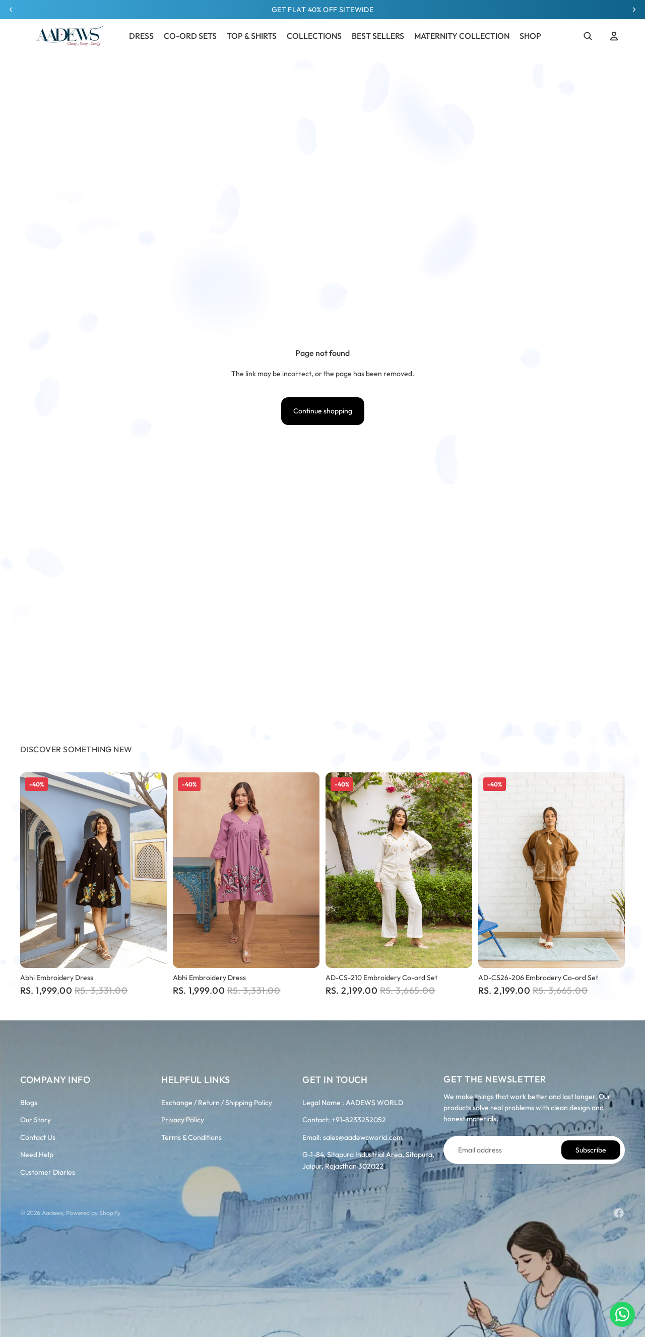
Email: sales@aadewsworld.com (352, 1137)
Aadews (52, 1213)
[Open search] (587, 36)
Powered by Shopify (93, 1213)
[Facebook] (619, 1213)
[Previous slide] (35, 870)
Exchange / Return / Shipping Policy (216, 1102)
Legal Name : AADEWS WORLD (352, 1102)
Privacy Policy (182, 1119)
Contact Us (37, 1137)
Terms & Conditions (191, 1137)
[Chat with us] (622, 1314)
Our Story (35, 1119)
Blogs (28, 1102)
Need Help (36, 1154)
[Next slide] (152, 870)
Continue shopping (322, 410)
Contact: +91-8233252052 (344, 1119)
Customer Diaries (47, 1172)
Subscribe (590, 1149)
